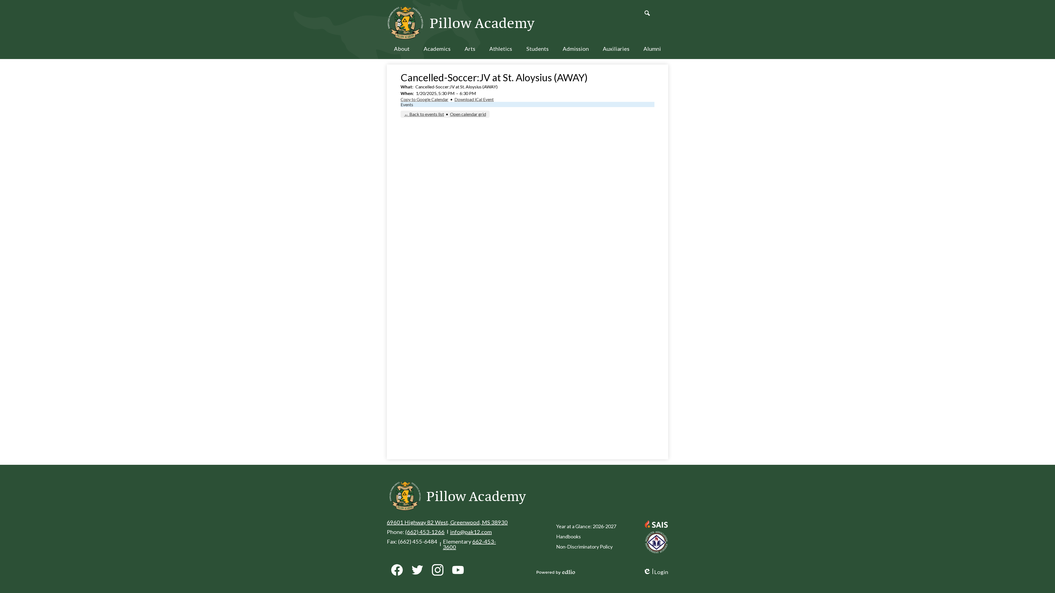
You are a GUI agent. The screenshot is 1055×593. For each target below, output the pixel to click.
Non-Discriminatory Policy (584, 547)
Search (647, 13)
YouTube (458, 570)
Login (655, 572)
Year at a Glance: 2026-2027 (586, 526)
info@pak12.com (471, 531)
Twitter (417, 570)
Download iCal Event (474, 99)
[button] (401, 52)
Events (407, 104)
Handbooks (568, 536)
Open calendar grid (468, 114)
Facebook (397, 570)
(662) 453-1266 (425, 531)
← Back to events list (424, 114)
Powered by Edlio (556, 572)
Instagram (438, 570)
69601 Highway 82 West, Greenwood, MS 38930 (447, 522)
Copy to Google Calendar (424, 99)
